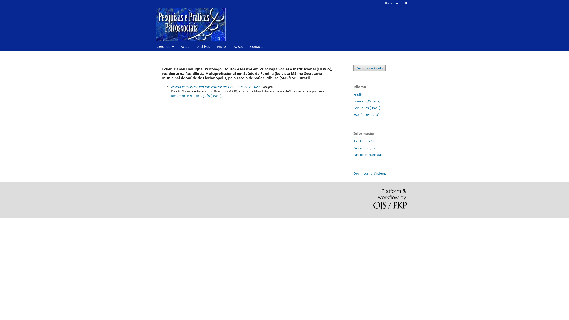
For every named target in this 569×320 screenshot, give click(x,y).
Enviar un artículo (370, 68)
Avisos (238, 46)
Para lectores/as (364, 141)
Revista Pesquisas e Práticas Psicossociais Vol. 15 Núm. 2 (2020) (215, 87)
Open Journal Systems (369, 173)
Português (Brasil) (366, 108)
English (359, 94)
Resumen (178, 96)
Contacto (256, 46)
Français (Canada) (366, 101)
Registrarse (392, 3)
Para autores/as (364, 148)
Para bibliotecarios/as (367, 155)
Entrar (409, 3)
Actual (185, 46)
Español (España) (366, 114)
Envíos (222, 46)
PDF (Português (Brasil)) (204, 96)
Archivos (203, 46)
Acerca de (163, 46)
